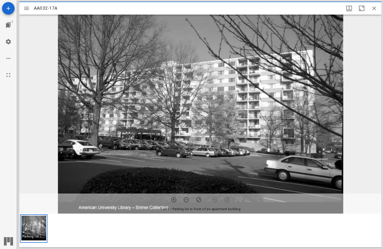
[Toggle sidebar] (26, 8)
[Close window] (374, 8)
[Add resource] (8, 8)
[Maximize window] (361, 8)
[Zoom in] (174, 200)
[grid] (200, 230)
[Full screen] (8, 75)
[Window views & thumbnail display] (349, 8)
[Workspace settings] (8, 41)
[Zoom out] (186, 200)
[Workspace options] (8, 58)
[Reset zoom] (199, 200)
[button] (33, 228)
